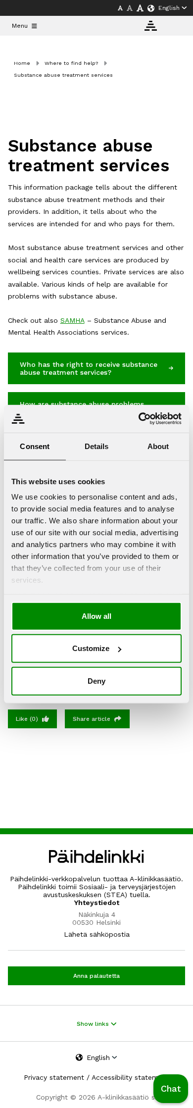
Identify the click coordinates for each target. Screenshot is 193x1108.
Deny (96, 680)
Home (22, 63)
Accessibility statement (130, 1077)
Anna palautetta (96, 975)
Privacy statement (54, 1077)
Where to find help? (71, 63)
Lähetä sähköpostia (97, 934)
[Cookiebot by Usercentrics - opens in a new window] (139, 418)
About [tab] (158, 446)
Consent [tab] (34, 446)
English (169, 7)
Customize (90, 648)
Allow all (96, 615)
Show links (94, 1023)
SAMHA (72, 320)
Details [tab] (97, 446)
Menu (20, 25)
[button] (170, 1088)
